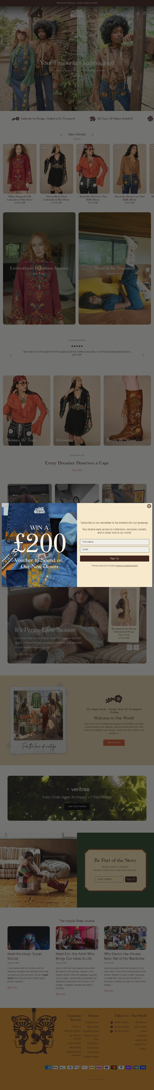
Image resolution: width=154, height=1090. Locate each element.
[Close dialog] (149, 506)
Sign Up (114, 558)
